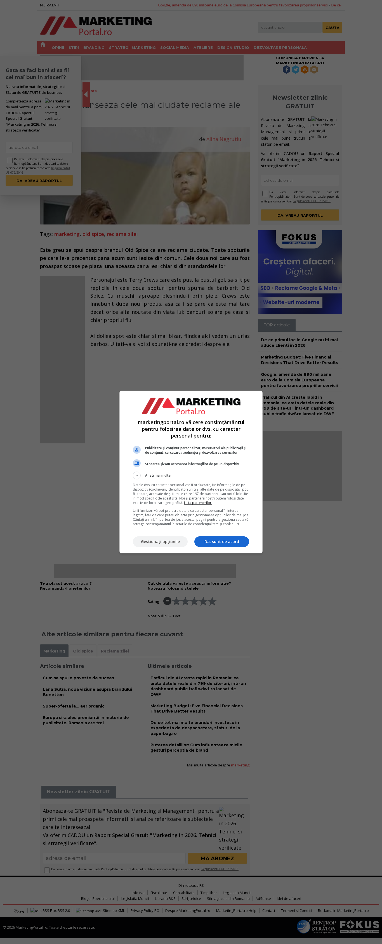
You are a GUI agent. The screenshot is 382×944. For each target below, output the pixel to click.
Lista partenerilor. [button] (198, 502)
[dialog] (191, 472)
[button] (191, 475)
